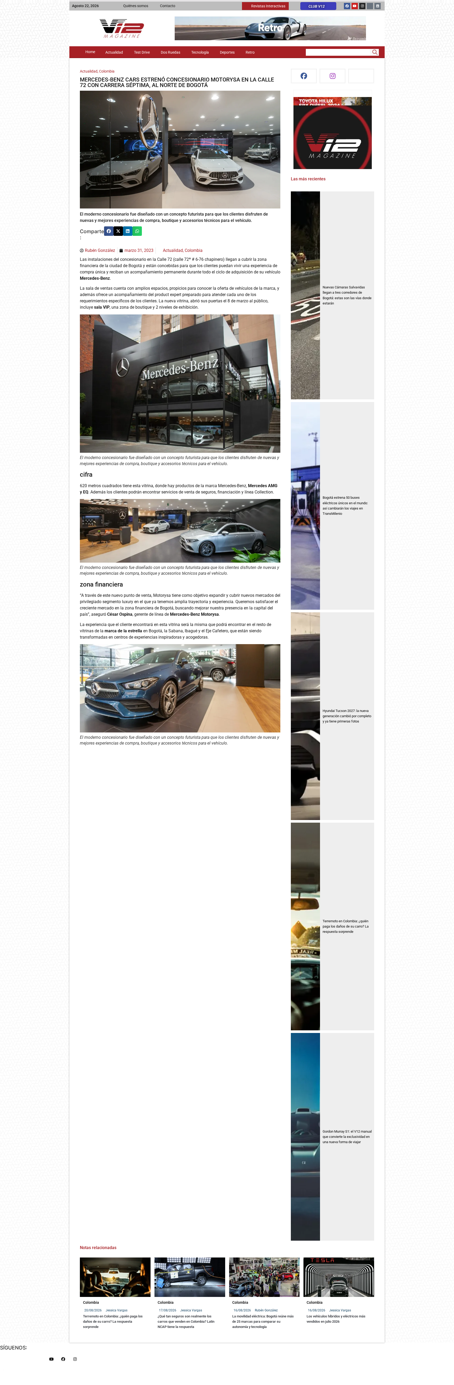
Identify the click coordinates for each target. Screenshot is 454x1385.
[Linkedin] (377, 6)
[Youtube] (355, 6)
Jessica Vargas (116, 1310)
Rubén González (266, 1310)
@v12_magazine (311, 102)
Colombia (107, 71)
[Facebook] (347, 6)
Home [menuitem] (90, 52)
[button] (108, 231)
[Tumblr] (370, 6)
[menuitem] (265, 6)
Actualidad (88, 71)
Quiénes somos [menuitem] (135, 6)
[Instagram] (362, 6)
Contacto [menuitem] (167, 6)
